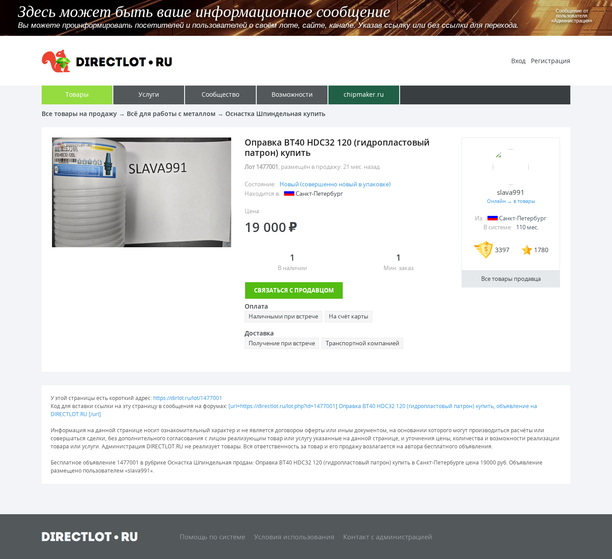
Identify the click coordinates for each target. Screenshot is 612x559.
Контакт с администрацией (387, 536)
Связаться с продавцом (294, 290)
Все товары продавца (511, 279)
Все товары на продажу (79, 113)
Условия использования (294, 536)
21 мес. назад (361, 167)
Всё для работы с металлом (171, 113)
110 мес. (527, 227)
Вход (518, 60)
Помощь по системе (212, 536)
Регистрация (550, 60)
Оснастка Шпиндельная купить (275, 113)
